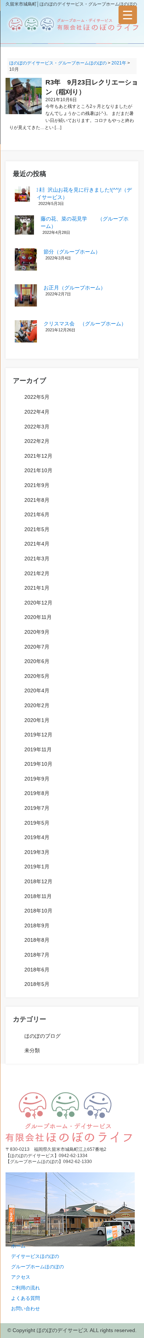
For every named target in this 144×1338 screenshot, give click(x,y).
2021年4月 (36, 544)
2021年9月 (36, 485)
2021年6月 (36, 514)
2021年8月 (36, 500)
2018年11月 (38, 896)
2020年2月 (36, 705)
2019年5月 (36, 823)
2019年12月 (38, 735)
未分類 (32, 1050)
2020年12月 (38, 603)
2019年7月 (36, 808)
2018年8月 (36, 940)
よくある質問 (25, 1298)
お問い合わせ (25, 1308)
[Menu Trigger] (128, 15)
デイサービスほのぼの (35, 1256)
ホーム (18, 1246)
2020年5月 (36, 676)
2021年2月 (36, 573)
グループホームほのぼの (37, 1266)
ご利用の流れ (25, 1288)
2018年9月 (36, 925)
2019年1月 (36, 867)
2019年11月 (38, 749)
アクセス (20, 1277)
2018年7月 (36, 955)
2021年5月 (36, 529)
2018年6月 (36, 970)
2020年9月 (36, 632)
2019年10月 (38, 764)
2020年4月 (36, 690)
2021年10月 (38, 470)
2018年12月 (38, 881)
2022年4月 (36, 412)
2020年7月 (36, 647)
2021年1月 (36, 588)
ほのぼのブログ (42, 1036)
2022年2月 (36, 441)
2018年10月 (38, 911)
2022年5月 (36, 397)
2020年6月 (36, 661)
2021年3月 (36, 559)
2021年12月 (38, 456)
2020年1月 (36, 720)
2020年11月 (38, 617)
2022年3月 (36, 427)
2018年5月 (36, 984)
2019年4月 (36, 837)
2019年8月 (36, 793)
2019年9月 (36, 779)
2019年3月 (36, 852)
